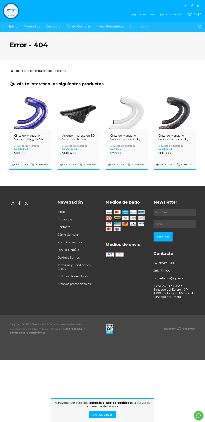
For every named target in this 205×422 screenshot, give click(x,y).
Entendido (102, 414)
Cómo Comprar (78, 26)
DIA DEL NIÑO (68, 250)
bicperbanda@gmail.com (171, 278)
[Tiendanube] (180, 329)
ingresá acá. (74, 328)
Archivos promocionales (74, 284)
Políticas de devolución (73, 276)
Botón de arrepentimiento (27, 332)
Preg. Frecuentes (110, 26)
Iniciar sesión (173, 14)
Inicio (13, 26)
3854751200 (162, 271)
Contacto (53, 26)
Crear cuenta (146, 14)
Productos (32, 26)
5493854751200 (164, 263)
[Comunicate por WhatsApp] (198, 415)
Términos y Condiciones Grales (73, 267)
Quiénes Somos (68, 257)
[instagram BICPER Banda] (186, 6)
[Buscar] (199, 26)
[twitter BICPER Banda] (198, 6)
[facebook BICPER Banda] (191, 6)
